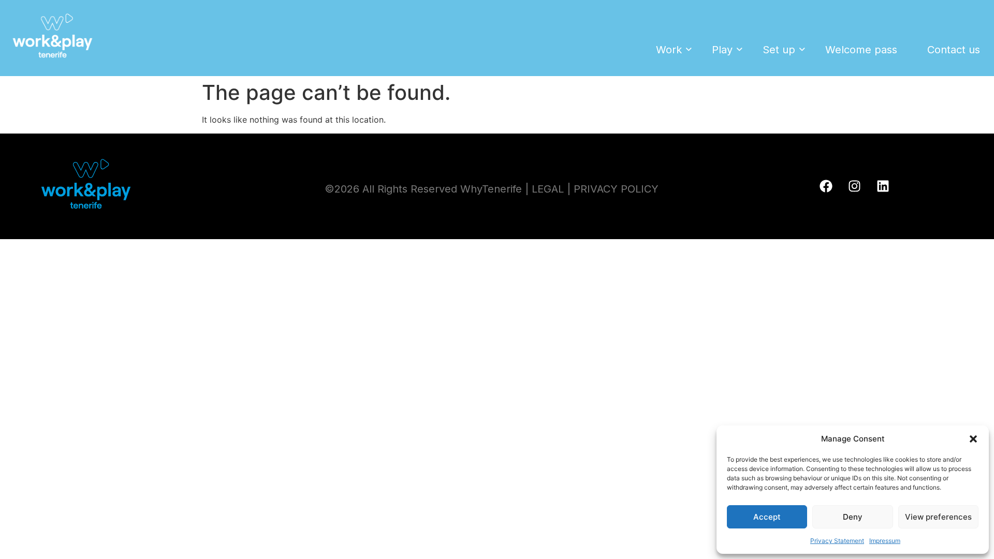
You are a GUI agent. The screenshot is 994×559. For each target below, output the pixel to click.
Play (722, 49)
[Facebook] (826, 186)
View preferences (938, 517)
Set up (779, 49)
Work (669, 49)
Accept (767, 517)
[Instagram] (855, 186)
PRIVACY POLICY (616, 189)
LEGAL (548, 189)
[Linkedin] (883, 186)
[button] (973, 439)
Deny (853, 517)
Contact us (953, 49)
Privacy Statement (837, 541)
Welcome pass (861, 49)
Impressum (884, 541)
